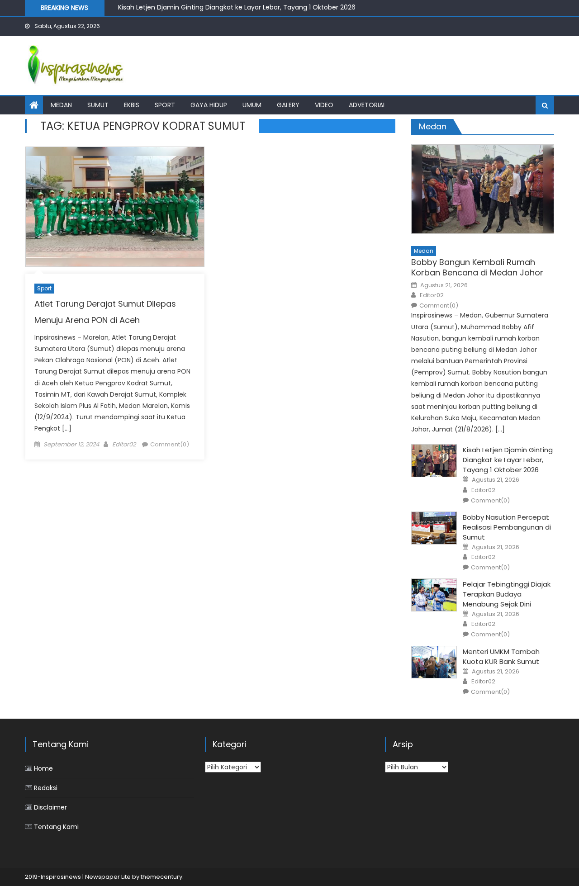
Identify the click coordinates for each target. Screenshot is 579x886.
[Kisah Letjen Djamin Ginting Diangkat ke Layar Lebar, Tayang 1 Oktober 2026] (434, 460)
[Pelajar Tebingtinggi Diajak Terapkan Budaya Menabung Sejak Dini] (434, 594)
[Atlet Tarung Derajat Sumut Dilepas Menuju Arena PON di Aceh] (114, 207)
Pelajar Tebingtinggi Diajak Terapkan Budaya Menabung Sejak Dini (507, 594)
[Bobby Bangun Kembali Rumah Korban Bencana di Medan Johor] (482, 189)
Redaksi (45, 787)
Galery (288, 104)
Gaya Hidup (208, 104)
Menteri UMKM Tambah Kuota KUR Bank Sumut (501, 656)
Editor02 (124, 444)
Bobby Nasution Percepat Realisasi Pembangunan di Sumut (507, 527)
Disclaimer (50, 807)
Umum (251, 104)
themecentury (161, 876)
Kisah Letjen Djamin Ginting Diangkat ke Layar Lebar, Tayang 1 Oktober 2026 (237, 5)
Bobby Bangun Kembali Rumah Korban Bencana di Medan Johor (477, 267)
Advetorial (367, 104)
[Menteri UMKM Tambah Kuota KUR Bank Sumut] (434, 662)
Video (324, 104)
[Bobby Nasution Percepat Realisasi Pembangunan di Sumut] (434, 528)
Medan (61, 104)
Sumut (98, 104)
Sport (165, 104)
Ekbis (131, 104)
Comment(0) (169, 444)
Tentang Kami (56, 826)
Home (43, 768)
